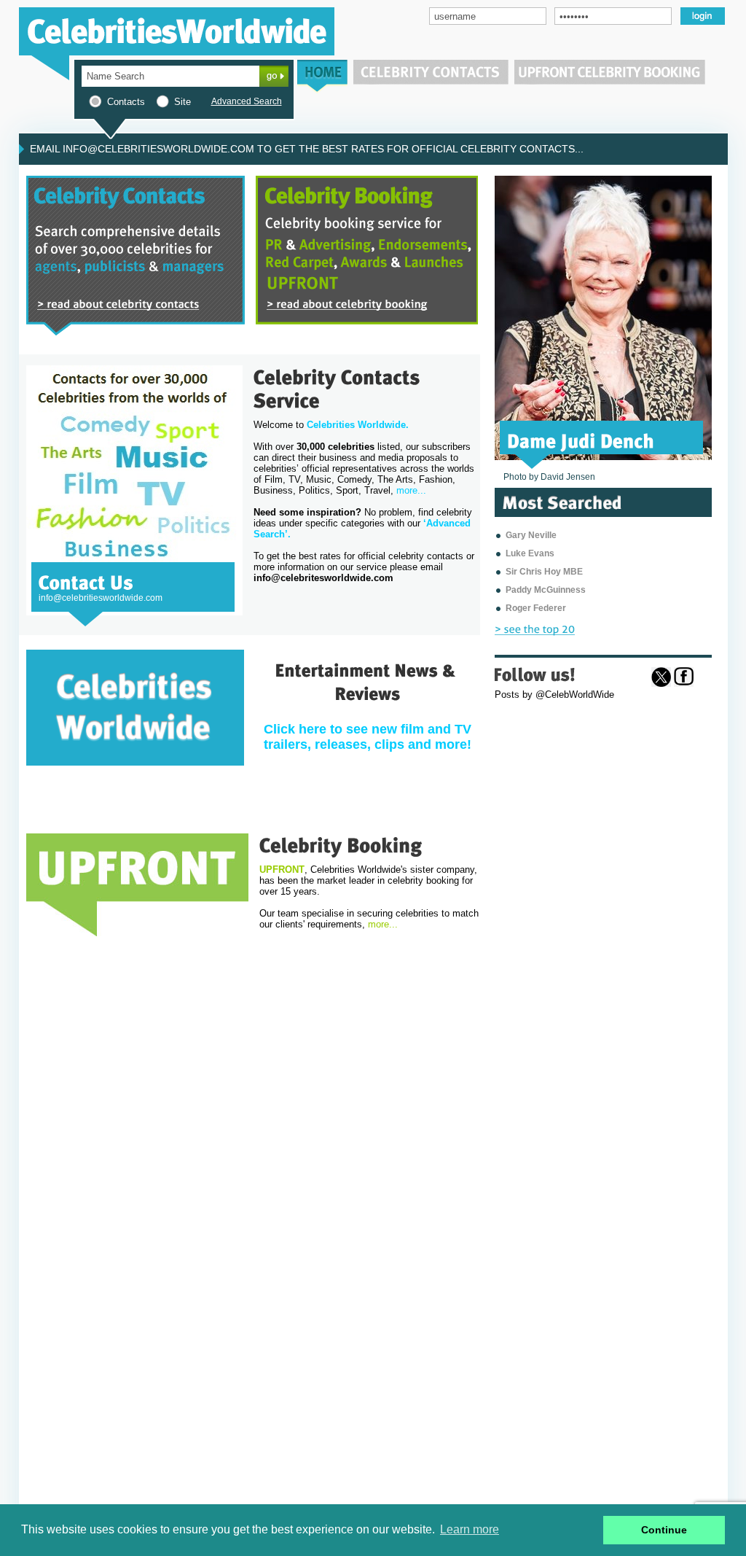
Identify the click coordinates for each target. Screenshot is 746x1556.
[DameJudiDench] (581, 440)
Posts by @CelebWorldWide (554, 694)
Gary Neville (531, 535)
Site (182, 101)
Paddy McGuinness (546, 590)
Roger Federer (536, 608)
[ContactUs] (86, 581)
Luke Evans (530, 553)
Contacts (126, 101)
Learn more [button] (469, 1529)
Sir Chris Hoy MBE (544, 572)
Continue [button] (664, 1530)
